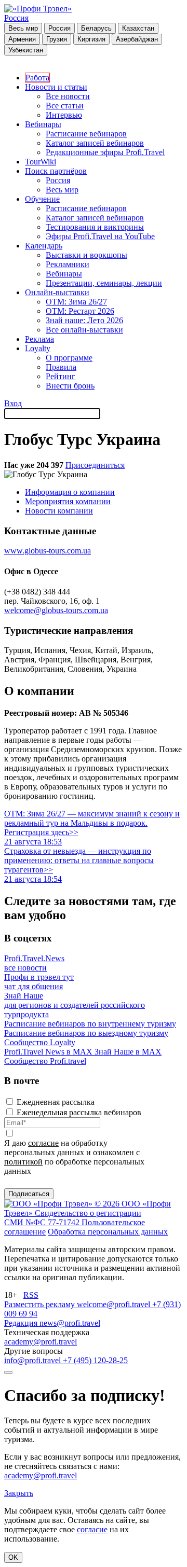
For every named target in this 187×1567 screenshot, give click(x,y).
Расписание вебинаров (86, 133)
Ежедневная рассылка (56, 1102)
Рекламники (67, 264)
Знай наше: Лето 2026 (84, 320)
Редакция (21, 1323)
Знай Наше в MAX (128, 1051)
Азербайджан (137, 39)
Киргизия (91, 39)
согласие (43, 1143)
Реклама (39, 339)
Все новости (68, 96)
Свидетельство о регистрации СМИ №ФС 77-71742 (72, 1218)
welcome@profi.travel (114, 1304)
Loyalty (37, 348)
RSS (30, 1295)
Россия (16, 17)
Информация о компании (70, 492)
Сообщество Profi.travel (45, 1061)
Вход (13, 403)
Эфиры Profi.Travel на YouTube (100, 236)
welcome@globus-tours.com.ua (56, 610)
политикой (23, 1161)
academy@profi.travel (40, 1341)
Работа (37, 77)
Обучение (42, 199)
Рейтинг (60, 376)
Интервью (64, 114)
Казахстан (138, 28)
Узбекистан (25, 50)
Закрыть (18, 1493)
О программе (69, 357)
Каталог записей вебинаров (95, 142)
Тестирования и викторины (95, 227)
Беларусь (96, 28)
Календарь (43, 245)
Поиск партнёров (56, 171)
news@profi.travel (69, 1323)
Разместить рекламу (40, 1304)
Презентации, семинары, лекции (104, 283)
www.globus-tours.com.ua (47, 550)
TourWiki (40, 161)
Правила (61, 367)
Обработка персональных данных (108, 1231)
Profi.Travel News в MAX (49, 1051)
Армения (22, 39)
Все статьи (65, 105)
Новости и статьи (56, 86)
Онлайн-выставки (57, 292)
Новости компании (59, 510)
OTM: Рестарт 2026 (80, 311)
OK (13, 1557)
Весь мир (23, 28)
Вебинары (43, 124)
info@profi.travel (33, 1360)
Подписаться (28, 1194)
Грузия (56, 39)
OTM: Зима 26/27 (76, 301)
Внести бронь (70, 385)
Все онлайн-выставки (84, 329)
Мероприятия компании (68, 501)
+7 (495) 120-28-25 (95, 1360)
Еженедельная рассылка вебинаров (79, 1112)
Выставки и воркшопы (86, 255)
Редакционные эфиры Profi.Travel (105, 152)
